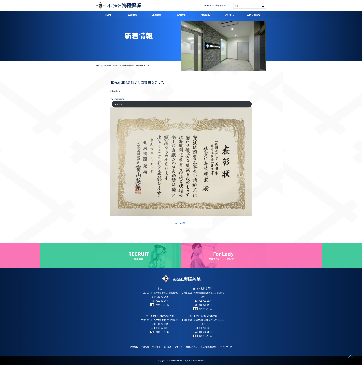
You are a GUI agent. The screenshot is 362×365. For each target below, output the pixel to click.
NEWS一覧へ (181, 223)
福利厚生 (205, 14)
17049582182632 (117, 99)
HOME (207, 5)
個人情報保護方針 (209, 346)
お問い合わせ (253, 14)
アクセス (229, 14)
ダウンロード (119, 104)
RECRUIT (138, 255)
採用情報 (181, 14)
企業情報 (132, 14)
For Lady (223, 255)
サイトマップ (222, 5)
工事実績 (156, 14)
